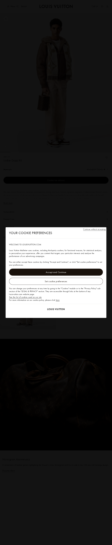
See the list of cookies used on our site (25, 297)
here (58, 300)
